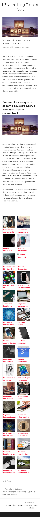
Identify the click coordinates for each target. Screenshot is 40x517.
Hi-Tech (8, 481)
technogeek (26, 47)
